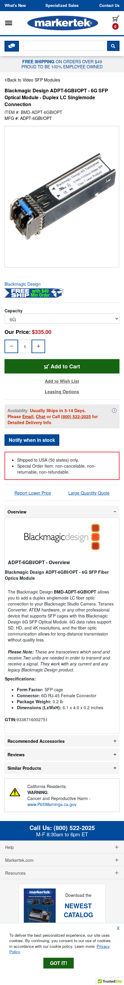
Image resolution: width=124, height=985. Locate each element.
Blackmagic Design (23, 284)
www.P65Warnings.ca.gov (51, 804)
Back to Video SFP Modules (33, 80)
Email (27, 416)
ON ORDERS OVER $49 (62, 63)
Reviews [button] (16, 754)
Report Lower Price (32, 493)
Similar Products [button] (24, 768)
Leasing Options (62, 391)
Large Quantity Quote (89, 493)
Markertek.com (19, 860)
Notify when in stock (32, 439)
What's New (15, 5)
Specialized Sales (62, 5)
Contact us (109, 5)
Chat (40, 416)
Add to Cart (83, 366)
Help (9, 847)
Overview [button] (17, 512)
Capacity (14, 311)
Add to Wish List (62, 381)
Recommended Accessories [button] (36, 741)
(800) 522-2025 (76, 416)
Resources (15, 873)
